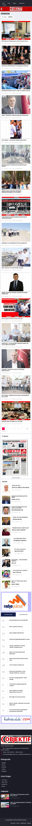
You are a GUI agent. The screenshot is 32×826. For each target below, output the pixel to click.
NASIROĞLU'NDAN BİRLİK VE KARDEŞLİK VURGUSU (15, 66)
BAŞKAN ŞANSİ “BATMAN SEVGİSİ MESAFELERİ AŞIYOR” (14, 165)
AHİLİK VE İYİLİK (16, 485)
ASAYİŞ (3, 769)
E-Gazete (4, 5)
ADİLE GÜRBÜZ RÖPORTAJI (16, 633)
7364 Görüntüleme (17, 423)
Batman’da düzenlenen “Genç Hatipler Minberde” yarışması (17, 672)
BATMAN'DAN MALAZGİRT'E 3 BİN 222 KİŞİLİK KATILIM (16, 90)
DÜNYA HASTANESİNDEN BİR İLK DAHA (19, 639)
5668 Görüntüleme (17, 321)
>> (6, 431)
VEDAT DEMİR (15, 584)
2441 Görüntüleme (17, 245)
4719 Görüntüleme (17, 347)
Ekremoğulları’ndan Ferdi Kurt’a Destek (12, 318)
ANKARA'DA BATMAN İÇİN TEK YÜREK (19, 496)
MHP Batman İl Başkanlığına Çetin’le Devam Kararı (15, 41)
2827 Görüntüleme (18, 220)
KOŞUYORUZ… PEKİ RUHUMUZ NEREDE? (19, 560)
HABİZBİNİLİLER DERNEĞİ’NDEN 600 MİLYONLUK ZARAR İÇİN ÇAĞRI (14, 217)
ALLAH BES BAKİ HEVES (20, 538)
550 (4, 431)
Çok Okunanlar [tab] (8, 614)
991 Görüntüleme (17, 117)
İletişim (14, 3)
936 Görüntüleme (17, 43)
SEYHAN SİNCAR (17, 519)
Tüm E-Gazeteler (16, 477)
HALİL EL (13, 563)
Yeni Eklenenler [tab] (23, 614)
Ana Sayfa (4, 17)
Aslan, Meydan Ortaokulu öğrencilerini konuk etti (16, 691)
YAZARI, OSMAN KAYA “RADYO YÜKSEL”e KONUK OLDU (17, 646)
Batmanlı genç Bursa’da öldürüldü (18, 620)
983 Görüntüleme (17, 93)
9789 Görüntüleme (17, 399)
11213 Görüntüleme (17, 373)
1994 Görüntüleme (17, 194)
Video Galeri (5, 782)
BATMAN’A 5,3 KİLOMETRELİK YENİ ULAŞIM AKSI (14, 243)
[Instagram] (3, 1)
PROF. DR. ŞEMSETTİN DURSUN (20, 487)
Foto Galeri (4, 780)
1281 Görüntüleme (17, 68)
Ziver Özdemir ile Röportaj (16, 665)
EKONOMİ (4, 771)
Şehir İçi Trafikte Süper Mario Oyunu (19, 581)
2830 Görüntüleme (17, 296)
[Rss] (1, 1)
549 (27, 428)
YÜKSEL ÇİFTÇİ (15, 499)
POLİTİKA (4, 767)
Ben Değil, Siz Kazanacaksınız (17, 697)
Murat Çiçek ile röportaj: (16, 626)
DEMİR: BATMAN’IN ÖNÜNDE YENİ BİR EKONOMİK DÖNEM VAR (14, 293)
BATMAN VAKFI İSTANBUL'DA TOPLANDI (12, 421)
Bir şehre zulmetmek (20, 549)
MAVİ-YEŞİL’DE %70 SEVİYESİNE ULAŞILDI (12, 268)
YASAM (3, 765)
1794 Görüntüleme (17, 142)
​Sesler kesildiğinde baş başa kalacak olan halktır (19, 507)
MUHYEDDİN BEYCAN (17, 510)
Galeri (3, 3)
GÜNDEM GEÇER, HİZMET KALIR (20, 528)
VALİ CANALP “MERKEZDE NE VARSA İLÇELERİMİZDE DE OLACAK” (15, 396)
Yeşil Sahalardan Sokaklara (20, 570)
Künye (18, 823)
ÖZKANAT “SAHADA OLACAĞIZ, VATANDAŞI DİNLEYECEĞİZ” (13, 370)
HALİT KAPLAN (17, 572)
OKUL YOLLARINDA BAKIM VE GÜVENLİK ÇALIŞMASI (20, 803)
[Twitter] (5, 1)
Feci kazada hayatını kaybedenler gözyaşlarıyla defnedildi (18, 710)
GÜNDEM (10, 17)
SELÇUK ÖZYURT (19, 551)
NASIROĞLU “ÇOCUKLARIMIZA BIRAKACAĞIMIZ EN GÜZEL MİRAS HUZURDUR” (15, 344)
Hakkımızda (21, 3)
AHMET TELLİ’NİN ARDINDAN (20, 517)
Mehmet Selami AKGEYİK (19, 530)
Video (9, 3)
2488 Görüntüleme (17, 270)
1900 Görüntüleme (17, 168)
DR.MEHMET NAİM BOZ (20, 540)
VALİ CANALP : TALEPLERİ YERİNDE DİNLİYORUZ (14, 140)
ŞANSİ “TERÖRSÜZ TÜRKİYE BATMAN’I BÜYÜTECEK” (15, 115)
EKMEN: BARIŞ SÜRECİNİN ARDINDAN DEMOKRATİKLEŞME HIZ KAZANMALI (11, 191)
